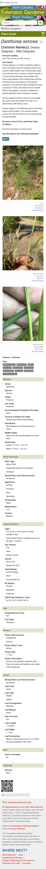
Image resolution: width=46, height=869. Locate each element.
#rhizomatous (8, 371)
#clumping (19, 371)
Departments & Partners (12, 858)
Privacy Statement (17, 829)
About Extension (9, 855)
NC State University (10, 807)
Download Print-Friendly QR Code (16, 795)
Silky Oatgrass (25, 51)
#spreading (29, 371)
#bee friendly (21, 364)
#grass (30, 364)
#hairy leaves (28, 368)
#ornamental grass (9, 374)
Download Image (37, 210)
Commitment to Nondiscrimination (24, 826)
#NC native (7, 368)
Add (6, 139)
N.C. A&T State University (32, 807)
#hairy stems (17, 368)
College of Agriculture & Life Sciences (18, 860)
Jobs (21, 855)
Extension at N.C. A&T (11, 863)
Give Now (27, 863)
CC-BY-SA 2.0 (38, 208)
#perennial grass (9, 364)
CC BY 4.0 (40, 278)
